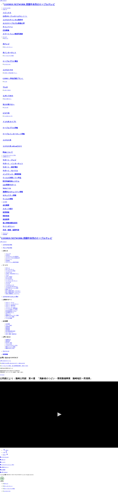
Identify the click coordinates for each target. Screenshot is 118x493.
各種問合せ (8, 339)
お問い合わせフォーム (5, 360)
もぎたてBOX (8, 276)
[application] (59, 414)
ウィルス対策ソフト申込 (11, 309)
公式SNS (7, 255)
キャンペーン (8, 259)
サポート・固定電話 (10, 305)
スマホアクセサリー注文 (11, 345)
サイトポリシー (9, 332)
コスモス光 (8, 282)
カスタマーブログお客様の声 (12, 257)
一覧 (4, 452)
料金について (8, 289)
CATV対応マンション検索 (11, 288)
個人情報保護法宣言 (10, 331)
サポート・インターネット (12, 304)
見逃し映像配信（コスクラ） (12, 293)
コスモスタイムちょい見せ (9, 155)
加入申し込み (8, 342)
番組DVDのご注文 (9, 348)
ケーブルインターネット (11, 280)
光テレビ (7, 267)
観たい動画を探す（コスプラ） (13, 292)
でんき (7, 275)
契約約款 (7, 328)
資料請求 (7, 341)
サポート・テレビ (9, 302)
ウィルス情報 (8, 318)
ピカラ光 (7, 283)
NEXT (4, 454)
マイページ (5, 233)
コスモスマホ (8, 272)
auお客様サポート (9, 312)
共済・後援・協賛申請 (10, 334)
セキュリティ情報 (9, 316)
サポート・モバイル (10, 306)
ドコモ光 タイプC (9, 285)
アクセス (2, 374)
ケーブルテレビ (9, 279)
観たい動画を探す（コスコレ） (13, 290)
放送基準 (7, 329)
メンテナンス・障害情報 (11, 308)
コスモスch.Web (6, 8)
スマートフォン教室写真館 (12, 262)
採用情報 (5, 234)
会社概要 (5, 202)
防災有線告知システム (10, 311)
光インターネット (9, 269)
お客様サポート (6, 156)
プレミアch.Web (7, 247)
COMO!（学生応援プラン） (12, 273)
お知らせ (5, 9)
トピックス (8, 253)
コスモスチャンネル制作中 (12, 256)
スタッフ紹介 (8, 325)
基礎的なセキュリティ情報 (12, 315)
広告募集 (7, 260)
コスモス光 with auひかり (11, 286)
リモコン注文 (8, 344)
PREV (6, 450)
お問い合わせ (3, 0)
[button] (59, 414)
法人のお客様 (8, 278)
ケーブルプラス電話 (10, 270)
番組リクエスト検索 (10, 346)
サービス (5, 37)
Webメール (8, 314)
